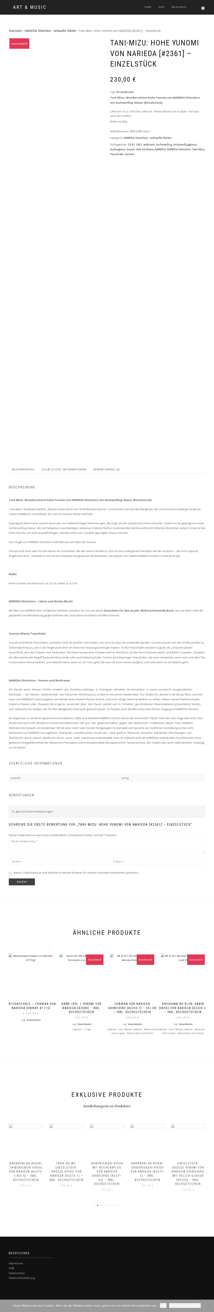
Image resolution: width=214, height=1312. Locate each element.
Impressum (16, 1263)
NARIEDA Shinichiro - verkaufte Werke (50, 31)
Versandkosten (125, 92)
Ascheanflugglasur (185, 144)
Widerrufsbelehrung (22, 1278)
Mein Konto (179, 7)
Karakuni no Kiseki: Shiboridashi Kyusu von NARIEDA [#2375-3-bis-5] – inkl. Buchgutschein (26, 1171)
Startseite (15, 31)
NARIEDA (160, 149)
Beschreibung (23, 469)
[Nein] (209, 1306)
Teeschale (116, 154)
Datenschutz (17, 1273)
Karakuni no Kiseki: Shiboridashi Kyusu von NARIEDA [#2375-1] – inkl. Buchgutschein (148, 1171)
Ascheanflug (164, 144)
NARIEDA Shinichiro (179, 149)
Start (148, 7)
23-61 (131, 144)
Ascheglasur (118, 149)
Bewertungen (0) (106, 469)
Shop (162, 7)
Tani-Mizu (198, 149)
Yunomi (129, 154)
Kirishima (148, 149)
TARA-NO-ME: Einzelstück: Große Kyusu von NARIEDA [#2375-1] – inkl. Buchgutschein (66, 1171)
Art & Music (30, 7)
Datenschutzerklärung (185, 1305)
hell (138, 149)
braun (131, 149)
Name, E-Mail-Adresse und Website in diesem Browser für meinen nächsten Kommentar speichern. (76, 872)
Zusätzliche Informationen (64, 469)
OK (163, 1305)
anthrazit (149, 144)
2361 (139, 144)
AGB (11, 1268)
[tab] (23, 469)
